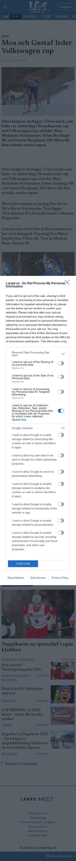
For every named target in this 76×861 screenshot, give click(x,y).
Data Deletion (16, 577)
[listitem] (38, 354)
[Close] (68, 283)
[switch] (61, 363)
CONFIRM (23, 563)
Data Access (38, 577)
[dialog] (38, 430)
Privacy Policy (60, 577)
